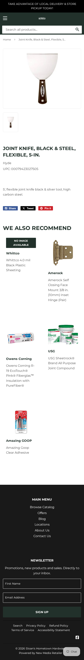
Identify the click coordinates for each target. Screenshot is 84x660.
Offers (42, 513)
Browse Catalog (42, 507)
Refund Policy (58, 625)
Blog (42, 519)
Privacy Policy (36, 625)
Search (17, 625)
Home (7, 39)
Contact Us (42, 536)
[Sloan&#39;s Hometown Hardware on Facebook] (77, 638)
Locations (42, 524)
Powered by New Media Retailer (40, 653)
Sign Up (42, 612)
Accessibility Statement (54, 630)
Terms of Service (22, 630)
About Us (42, 530)
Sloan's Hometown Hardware (46, 648)
